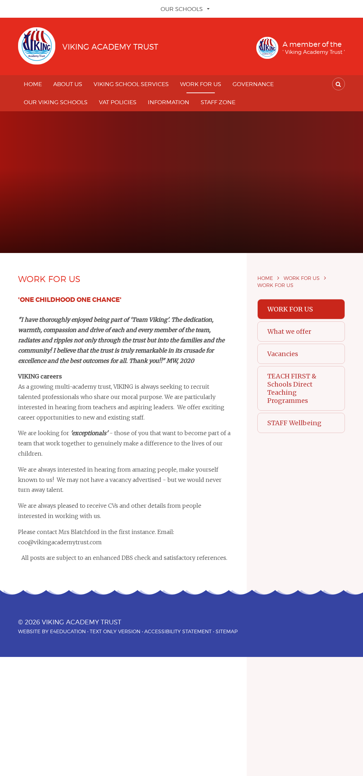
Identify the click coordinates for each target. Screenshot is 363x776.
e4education (68, 631)
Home (265, 278)
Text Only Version (115, 631)
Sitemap (227, 631)
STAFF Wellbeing (294, 423)
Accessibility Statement (178, 631)
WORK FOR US (302, 278)
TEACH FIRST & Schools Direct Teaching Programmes (292, 388)
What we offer (289, 331)
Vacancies (282, 354)
